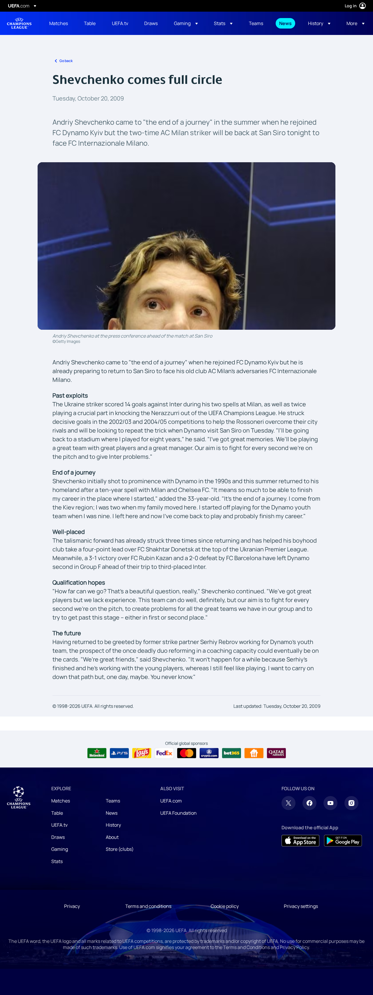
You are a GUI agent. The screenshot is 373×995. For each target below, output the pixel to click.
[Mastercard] (186, 753)
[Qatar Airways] (276, 753)
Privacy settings (301, 906)
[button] (186, 23)
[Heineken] (96, 753)
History (113, 825)
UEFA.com (171, 801)
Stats (57, 861)
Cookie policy (225, 906)
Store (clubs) (120, 849)
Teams (113, 801)
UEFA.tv (59, 825)
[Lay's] (141, 753)
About (112, 837)
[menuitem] (59, 23)
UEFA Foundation (178, 813)
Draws (58, 837)
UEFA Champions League (19, 23)
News (111, 813)
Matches (60, 801)
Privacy (72, 906)
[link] (58, 23)
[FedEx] (164, 753)
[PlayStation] (119, 753)
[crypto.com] (209, 753)
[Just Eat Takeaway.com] (253, 753)
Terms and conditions (148, 906)
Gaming (59, 849)
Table (57, 813)
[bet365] (231, 753)
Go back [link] (66, 60)
